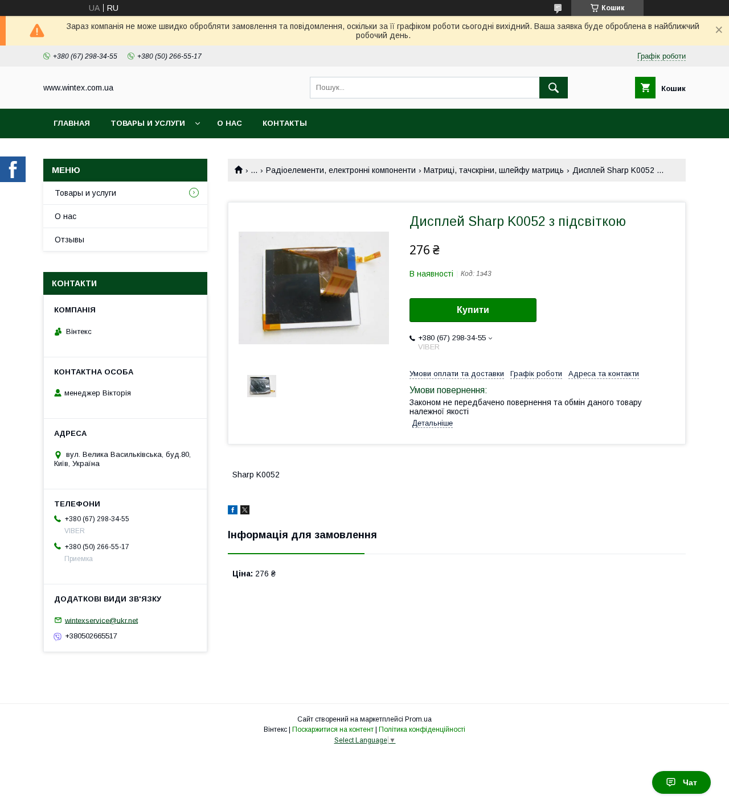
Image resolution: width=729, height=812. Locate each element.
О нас (229, 123)
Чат (690, 782)
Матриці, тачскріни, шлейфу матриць (494, 170)
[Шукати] (553, 87)
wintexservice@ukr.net (101, 620)
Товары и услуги (147, 123)
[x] (244, 511)
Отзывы (69, 239)
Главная (72, 123)
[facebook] (232, 511)
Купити (473, 310)
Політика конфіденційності (422, 729)
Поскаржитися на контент (333, 729)
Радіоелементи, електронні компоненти (341, 170)
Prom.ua (418, 719)
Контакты (285, 123)
